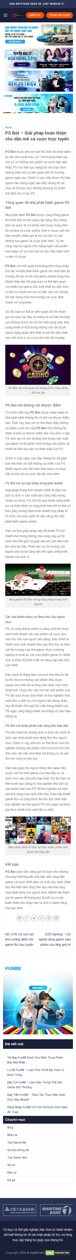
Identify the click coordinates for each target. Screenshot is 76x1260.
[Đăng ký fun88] (38, 999)
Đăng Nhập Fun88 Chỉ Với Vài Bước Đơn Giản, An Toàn (37, 1109)
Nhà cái (12, 1135)
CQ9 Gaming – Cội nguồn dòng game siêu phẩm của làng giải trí (55, 939)
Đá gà (11, 1180)
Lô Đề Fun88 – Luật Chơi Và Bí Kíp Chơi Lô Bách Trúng (35, 1072)
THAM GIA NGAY (59, 15)
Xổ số (11, 1165)
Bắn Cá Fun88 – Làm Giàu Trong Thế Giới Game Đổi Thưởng (34, 1085)
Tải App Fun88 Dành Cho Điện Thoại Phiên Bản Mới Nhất (35, 1060)
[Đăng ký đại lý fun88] (38, 35)
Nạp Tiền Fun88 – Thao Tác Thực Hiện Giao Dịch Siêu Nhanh (36, 1097)
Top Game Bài (16, 1142)
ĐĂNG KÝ (35, 15)
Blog (8, 127)
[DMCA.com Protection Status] (58, 1253)
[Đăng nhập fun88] (38, 103)
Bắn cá (11, 1172)
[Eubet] (17, 15)
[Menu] (5, 15)
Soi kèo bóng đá (18, 1150)
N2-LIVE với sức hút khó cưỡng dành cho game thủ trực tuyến (19, 939)
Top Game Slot (17, 1157)
